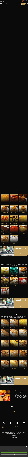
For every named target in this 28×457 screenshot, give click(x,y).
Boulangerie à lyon (14, 437)
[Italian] (26, 0)
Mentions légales (14, 435)
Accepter (14, 452)
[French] (25, 0)
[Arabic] (22, 0)
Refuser (14, 454)
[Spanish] (22, 1)
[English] (24, 0)
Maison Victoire (4, 3)
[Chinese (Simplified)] (23, 0)
